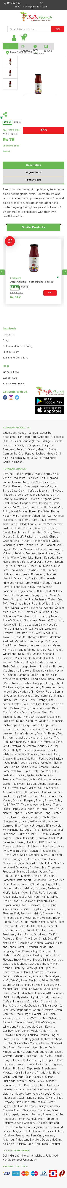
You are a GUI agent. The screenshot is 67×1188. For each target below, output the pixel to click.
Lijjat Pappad (47, 1060)
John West (11, 926)
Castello (55, 716)
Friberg (59, 1131)
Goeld (32, 742)
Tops (16, 1060)
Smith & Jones (26, 1081)
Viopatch (21, 641)
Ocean (57, 729)
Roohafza (9, 1085)
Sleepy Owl (19, 796)
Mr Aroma (51, 641)
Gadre (43, 871)
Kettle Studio (29, 767)
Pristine (58, 762)
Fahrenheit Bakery (14, 842)
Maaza (39, 628)
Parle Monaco (19, 963)
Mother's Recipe (44, 1022)
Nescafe (52, 624)
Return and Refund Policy (18, 346)
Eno (37, 687)
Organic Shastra (13, 758)
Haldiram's (36, 507)
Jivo (35, 1047)
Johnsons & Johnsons (39, 494)
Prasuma (51, 972)
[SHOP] (10, 46)
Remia (15, 608)
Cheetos (19, 553)
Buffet (27, 1131)
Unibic (35, 725)
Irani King (37, 1135)
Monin (47, 1030)
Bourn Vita (45, 1056)
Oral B (19, 1072)
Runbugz (32, 968)
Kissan (7, 515)
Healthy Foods (42, 955)
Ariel (36, 1093)
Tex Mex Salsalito (49, 1018)
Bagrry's (36, 595)
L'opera (18, 813)
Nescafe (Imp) (49, 850)
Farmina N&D (43, 993)
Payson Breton (24, 687)
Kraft (6, 980)
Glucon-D (10, 520)
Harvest (29, 616)
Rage (24, 980)
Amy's (24, 700)
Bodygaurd (19, 859)
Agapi (40, 825)
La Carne (35, 712)
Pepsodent (24, 1010)
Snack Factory (23, 959)
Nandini (8, 578)
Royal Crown (19, 788)
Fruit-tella (9, 775)
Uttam (51, 859)
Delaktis (28, 888)
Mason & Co (47, 620)
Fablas (7, 507)
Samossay (30, 1110)
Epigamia (56, 1064)
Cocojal (8, 712)
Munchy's (28, 993)
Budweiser (52, 662)
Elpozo (47, 1114)
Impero (8, 494)
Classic (50, 943)
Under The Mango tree (17, 955)
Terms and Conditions (15, 357)
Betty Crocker (21, 750)
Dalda (15, 666)
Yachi (46, 817)
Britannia (24, 834)
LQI (6, 708)
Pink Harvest (50, 1005)
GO (58, 29)
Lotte (20, 545)
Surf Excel (56, 1051)
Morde (35, 499)
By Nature (53, 616)
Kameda (49, 557)
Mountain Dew (24, 1022)
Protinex (48, 1131)
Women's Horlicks (22, 557)
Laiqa (16, 892)
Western (36, 817)
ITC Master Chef (35, 922)
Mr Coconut (20, 507)
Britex (47, 1127)
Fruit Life (8, 528)
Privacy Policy (11, 352)
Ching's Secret (25, 591)
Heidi (59, 825)
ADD (43, 130)
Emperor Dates (33, 813)
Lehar (26, 1030)
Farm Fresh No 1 (13, 771)
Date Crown (19, 490)
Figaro (7, 1106)
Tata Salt (31, 1089)
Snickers (23, 520)
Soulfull (31, 863)
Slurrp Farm (49, 712)
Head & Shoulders (43, 679)
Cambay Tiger (12, 1030)
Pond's (7, 628)
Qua (52, 876)
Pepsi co (33, 478)
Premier (53, 570)
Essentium (45, 490)
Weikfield (51, 628)
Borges (58, 666)
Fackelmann (32, 536)
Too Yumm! (17, 570)
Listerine (8, 1093)
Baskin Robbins (13, 901)
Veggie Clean (35, 1026)
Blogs (6, 340)
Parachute (9, 880)
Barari (39, 557)
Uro (46, 595)
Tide (19, 1139)
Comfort (34, 578)
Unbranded (35, 532)
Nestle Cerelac (37, 930)
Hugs (54, 612)
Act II (16, 984)
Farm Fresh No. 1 (53, 704)
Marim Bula (10, 649)
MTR (57, 938)
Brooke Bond (11, 876)
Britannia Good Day (33, 884)
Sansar (29, 549)
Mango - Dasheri (48, 449)
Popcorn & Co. (46, 901)
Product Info (34, 179)
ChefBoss (9, 972)
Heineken (26, 515)
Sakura (12, 675)
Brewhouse (49, 1068)
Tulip (19, 1085)
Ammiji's (41, 733)
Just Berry (9, 1010)
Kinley (32, 587)
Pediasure (19, 478)
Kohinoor (31, 1106)
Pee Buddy (31, 1085)
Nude (43, 947)
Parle (7, 683)
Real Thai (28, 633)
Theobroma (19, 532)
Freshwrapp (36, 641)
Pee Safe (34, 796)
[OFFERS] (24, 46)
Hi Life (7, 892)
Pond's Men (45, 524)
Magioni (36, 1030)
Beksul (7, 1068)
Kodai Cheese (24, 528)
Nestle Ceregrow (14, 863)
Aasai (6, 532)
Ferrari (39, 545)
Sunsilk (51, 750)
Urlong (37, 654)
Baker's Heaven (25, 733)
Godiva (47, 792)
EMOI (59, 553)
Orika (55, 541)
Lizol (21, 1097)
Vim (15, 515)
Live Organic (52, 984)
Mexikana (56, 637)
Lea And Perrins (31, 1114)
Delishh (47, 829)
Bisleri (37, 959)
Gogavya (44, 1089)
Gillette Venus (27, 649)
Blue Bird (54, 783)
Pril (41, 968)
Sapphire (47, 695)
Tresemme (56, 721)
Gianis (25, 608)
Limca (55, 896)
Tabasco (9, 1118)
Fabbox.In (20, 587)
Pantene (41, 775)
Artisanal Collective (16, 867)
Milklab (7, 553)
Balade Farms (27, 524)
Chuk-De (40, 888)
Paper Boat (10, 1097)
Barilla (47, 959)
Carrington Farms (39, 896)
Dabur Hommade (24, 838)
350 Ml (17, 122)
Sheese (51, 528)
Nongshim (45, 666)
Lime (6, 445)
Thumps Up (18, 637)
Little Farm (31, 758)
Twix (41, 1118)
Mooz (47, 633)
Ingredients (33, 172)
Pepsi (56, 708)
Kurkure (57, 959)
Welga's (44, 721)
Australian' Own (13, 792)
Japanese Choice (40, 729)
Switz (40, 863)
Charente (38, 972)
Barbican (8, 1064)
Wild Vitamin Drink (15, 850)
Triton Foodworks (31, 989)
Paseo (58, 549)
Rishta (16, 561)
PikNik (35, 834)
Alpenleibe (49, 687)
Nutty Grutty (21, 1018)
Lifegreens (36, 645)
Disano (42, 783)
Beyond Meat (23, 917)
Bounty (51, 909)
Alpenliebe (11, 691)
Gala (6, 963)
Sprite (30, 775)
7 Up (6, 511)
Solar (47, 532)
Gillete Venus (22, 976)
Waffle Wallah (38, 821)
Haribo (48, 670)
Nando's (31, 1097)
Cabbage (44, 437)
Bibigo (7, 1060)
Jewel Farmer (19, 511)
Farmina (33, 1035)
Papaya (30, 453)
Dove (43, 520)
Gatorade (18, 1077)
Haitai (37, 913)
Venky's (38, 1077)
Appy (36, 695)
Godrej (7, 984)
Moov (39, 474)
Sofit (18, 633)
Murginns (16, 603)
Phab (6, 666)
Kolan (52, 1014)
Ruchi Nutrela (23, 658)
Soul (26, 704)
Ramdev (8, 633)
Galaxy (48, 800)
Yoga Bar (34, 809)
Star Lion (18, 1106)
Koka (6, 788)
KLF (32, 825)
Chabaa (59, 515)
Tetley (41, 1081)
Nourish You (22, 499)
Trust (56, 804)
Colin (54, 675)
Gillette (35, 762)
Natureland (10, 943)
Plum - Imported (26, 437)
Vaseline (8, 670)
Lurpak (15, 1114)
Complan (21, 779)
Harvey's (46, 1093)
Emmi (59, 620)
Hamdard (33, 947)
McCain (56, 1139)
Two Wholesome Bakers (36, 804)
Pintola (60, 679)
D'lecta (34, 708)
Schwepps (11, 725)
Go (57, 809)
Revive (52, 520)
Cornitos (8, 825)
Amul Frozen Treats (15, 645)
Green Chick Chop (25, 1043)
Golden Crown (22, 1051)
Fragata (29, 800)
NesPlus (59, 863)
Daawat (38, 670)
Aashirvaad (54, 888)
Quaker (51, 1081)
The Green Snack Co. (38, 938)
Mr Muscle (46, 566)
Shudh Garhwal (43, 515)
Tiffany (50, 825)
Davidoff (18, 536)
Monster (26, 876)
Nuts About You (13, 616)
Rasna (7, 859)
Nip (59, 1097)
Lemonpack (22, 574)
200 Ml (7, 122)
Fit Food (40, 616)
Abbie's (16, 930)
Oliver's (58, 742)
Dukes (20, 721)
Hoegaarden (11, 821)
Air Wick (8, 1022)
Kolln (28, 1077)
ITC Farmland (32, 792)
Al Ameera (29, 746)
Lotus (49, 863)
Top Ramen (38, 750)
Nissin (38, 876)
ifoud (24, 708)
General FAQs (11, 372)
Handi (24, 821)
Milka (57, 566)
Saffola (32, 490)
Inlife (16, 729)
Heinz (60, 1060)
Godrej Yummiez (43, 1010)
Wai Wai (8, 662)
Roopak (24, 762)
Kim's (20, 934)
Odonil (26, 541)
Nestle (43, 1047)
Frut (43, 478)
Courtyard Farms (49, 503)
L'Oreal (20, 775)
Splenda (24, 926)
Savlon (49, 561)
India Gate (47, 809)
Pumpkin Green (26, 449)
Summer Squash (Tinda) (26, 441)
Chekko (9, 1135)
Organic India (49, 1001)
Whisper (45, 708)
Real (52, 871)
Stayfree (51, 574)
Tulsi (43, 1085)
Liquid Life (52, 884)
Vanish (7, 478)
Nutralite (58, 591)
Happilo (35, 997)
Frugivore (15, 278)
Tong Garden (56, 880)
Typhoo (25, 679)
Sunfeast (57, 1043)
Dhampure (20, 578)
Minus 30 (52, 771)
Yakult (37, 829)
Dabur (28, 683)
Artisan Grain (52, 645)
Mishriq (19, 1056)
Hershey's (31, 612)
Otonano (49, 654)
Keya (35, 486)
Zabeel (7, 1018)
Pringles (8, 582)
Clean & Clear (55, 922)
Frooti (7, 809)
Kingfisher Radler (49, 511)
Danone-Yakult (42, 541)
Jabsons (53, 821)
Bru (50, 549)
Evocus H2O (20, 482)
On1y (54, 1089)
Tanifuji (53, 934)
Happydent (40, 683)
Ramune (8, 474)
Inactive (18, 628)
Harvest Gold (53, 545)
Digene (7, 838)
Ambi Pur (58, 1114)
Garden (33, 871)
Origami (18, 800)
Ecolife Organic (12, 1005)
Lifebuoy (19, 968)
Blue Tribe (21, 825)
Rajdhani (33, 850)
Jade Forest (51, 989)
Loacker (8, 733)
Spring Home (45, 553)
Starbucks (24, 695)
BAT (33, 716)
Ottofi (21, 947)
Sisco (55, 817)
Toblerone (52, 1118)
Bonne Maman (42, 917)
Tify (23, 1060)
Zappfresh (34, 1068)
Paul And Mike (21, 486)
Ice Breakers (23, 670)
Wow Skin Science (26, 754)
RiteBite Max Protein (43, 1102)
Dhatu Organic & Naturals (32, 1014)
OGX (39, 591)
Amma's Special (13, 620)
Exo (56, 754)
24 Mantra (19, 871)
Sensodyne (52, 976)
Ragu (19, 595)
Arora (34, 520)
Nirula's (57, 658)
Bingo (60, 687)
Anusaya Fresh (12, 1110)
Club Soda (9, 432)
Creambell (10, 834)
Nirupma (44, 612)
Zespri (42, 859)
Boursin (37, 1131)
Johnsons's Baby (14, 1089)
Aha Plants (24, 972)
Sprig (14, 599)
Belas (26, 951)
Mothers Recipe (29, 675)
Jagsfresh (22, 737)
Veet (39, 633)
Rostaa (7, 729)
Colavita (8, 1056)
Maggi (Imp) (21, 716)
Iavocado (37, 608)
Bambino (34, 980)
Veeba (58, 524)
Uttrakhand (55, 649)
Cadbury (31, 721)
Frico (45, 980)
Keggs (7, 1051)
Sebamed (24, 1047)
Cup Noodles (38, 867)
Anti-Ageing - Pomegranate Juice (31, 281)
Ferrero (8, 976)
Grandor (34, 855)
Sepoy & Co (52, 474)
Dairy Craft (46, 754)
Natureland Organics (26, 1001)
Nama (24, 855)
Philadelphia (44, 1072)
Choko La (20, 566)
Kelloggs (26, 829)
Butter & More (47, 1097)
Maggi (17, 1131)
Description (33, 165)
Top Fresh (42, 1144)
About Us (8, 334)
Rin (33, 691)
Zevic (32, 700)
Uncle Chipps (50, 536)
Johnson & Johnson (29, 846)
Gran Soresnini (39, 482)
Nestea (49, 1135)
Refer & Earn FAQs (14, 383)
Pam (6, 767)
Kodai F (37, 582)
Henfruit (32, 842)
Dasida (31, 783)
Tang (47, 813)
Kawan (49, 1026)
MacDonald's (32, 1005)
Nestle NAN (10, 624)
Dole (58, 800)
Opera (46, 1139)
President (9, 934)
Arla (16, 855)
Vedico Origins (38, 779)
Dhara (23, 624)
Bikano (7, 855)
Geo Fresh (10, 1047)
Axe (24, 905)
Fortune (15, 767)
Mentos (31, 553)
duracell (58, 829)
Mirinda (38, 658)
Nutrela (45, 675)
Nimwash (20, 783)
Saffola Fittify (38, 892)
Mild (60, 838)
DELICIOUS (38, 926)
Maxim (32, 788)
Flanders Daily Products (18, 913)
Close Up (9, 595)
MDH (7, 997)
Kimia (6, 557)
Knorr (20, 938)
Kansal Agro (23, 582)
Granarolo (27, 984)
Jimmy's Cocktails (49, 1106)
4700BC (18, 922)
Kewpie (39, 528)
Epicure (50, 968)
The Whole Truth (35, 570)
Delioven (40, 549)
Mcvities (34, 963)
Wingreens (10, 654)
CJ (61, 1005)
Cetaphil (43, 716)
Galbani (15, 708)
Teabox (45, 1039)
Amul (52, 838)
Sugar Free (30, 603)
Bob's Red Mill (53, 507)
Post (6, 570)
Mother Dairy (35, 561)
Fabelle (58, 1056)
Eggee (7, 549)
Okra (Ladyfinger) (46, 458)
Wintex (29, 628)
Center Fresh (44, 691)
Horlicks (8, 574)
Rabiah (19, 474)
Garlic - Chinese (13, 462)
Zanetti (15, 993)
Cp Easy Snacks (48, 788)
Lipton (59, 561)
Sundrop (58, 993)
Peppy (29, 474)
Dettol (51, 951)
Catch (28, 771)
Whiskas (44, 1043)
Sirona (55, 767)
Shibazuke (31, 620)
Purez (33, 511)
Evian (51, 930)
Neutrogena (40, 1051)
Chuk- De (18, 1039)
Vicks (24, 892)
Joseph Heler (29, 666)
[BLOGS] (48, 46)
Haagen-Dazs (29, 503)
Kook (39, 984)
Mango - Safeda (52, 441)
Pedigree (9, 938)
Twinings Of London (31, 943)
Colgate (46, 762)
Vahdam (19, 662)
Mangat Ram (11, 989)
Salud (48, 591)
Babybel (52, 926)
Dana (6, 993)
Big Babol (19, 1068)
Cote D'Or (16, 612)
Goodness (41, 934)
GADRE (55, 980)
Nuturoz (17, 683)
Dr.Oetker (10, 695)
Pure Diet (36, 704)
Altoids (8, 917)
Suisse (49, 1077)
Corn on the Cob (13, 453)
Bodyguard (32, 1039)
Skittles (42, 649)
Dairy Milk (46, 486)
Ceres (32, 859)
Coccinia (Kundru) (22, 458)
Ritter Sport (24, 880)
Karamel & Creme (38, 1064)
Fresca (7, 871)
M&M (33, 1018)
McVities (45, 603)
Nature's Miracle (51, 834)
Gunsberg (9, 545)
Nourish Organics (42, 737)
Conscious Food (53, 913)
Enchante (41, 599)
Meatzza (8, 1072)
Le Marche (40, 880)
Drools (19, 494)
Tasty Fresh (10, 524)
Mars (44, 855)
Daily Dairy (25, 654)
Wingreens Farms (14, 1026)
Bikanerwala (48, 578)
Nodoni (24, 691)
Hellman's (53, 1085)
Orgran (58, 1093)
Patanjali (16, 746)
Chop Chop (38, 951)
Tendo (29, 545)
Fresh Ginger (18, 445)
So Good (30, 901)
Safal (6, 503)
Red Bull (8, 641)
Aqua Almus (45, 746)
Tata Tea (39, 771)
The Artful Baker (38, 637)
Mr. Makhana (11, 829)
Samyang (9, 1102)
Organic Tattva (50, 499)
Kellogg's (9, 1144)
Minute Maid (10, 679)
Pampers (8, 591)
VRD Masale (45, 587)
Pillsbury (24, 725)
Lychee (41, 453)
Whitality (8, 754)
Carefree (9, 1014)
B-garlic (8, 566)
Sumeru (33, 566)
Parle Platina (49, 905)
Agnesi (31, 1118)
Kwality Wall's (20, 997)
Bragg (47, 582)
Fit (24, 930)
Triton (39, 800)
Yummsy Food (25, 1144)
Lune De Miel (31, 1139)
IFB (24, 561)
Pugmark (38, 976)
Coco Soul (56, 855)
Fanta (28, 934)
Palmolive (9, 721)
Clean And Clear (21, 1127)
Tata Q (14, 980)
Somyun (30, 1072)
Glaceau (8, 658)
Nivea (60, 846)
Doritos (45, 1035)
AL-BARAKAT (11, 804)
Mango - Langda (28, 432)
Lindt (47, 658)
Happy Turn (48, 725)
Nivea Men (23, 1102)
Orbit (6, 746)
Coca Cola (21, 712)
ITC (45, 876)
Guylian (37, 1127)
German (59, 691)
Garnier (18, 549)
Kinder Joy (27, 599)
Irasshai (8, 716)
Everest (32, 1060)
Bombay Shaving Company (19, 1123)
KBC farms (44, 742)
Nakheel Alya (49, 796)
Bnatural (55, 1144)
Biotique (58, 490)
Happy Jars (19, 809)
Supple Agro (23, 1093)
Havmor (21, 1064)
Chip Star (31, 1056)
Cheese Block (12, 541)
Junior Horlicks (19, 817)
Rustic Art (49, 846)
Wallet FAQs (10, 378)
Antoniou (9, 1139)
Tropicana (54, 867)
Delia (52, 1047)
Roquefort (37, 574)
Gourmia (41, 838)
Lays (24, 729)
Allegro (49, 608)
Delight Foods (35, 662)
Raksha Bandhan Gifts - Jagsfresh (24, 909)
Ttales (52, 599)
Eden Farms (11, 884)
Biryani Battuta (12, 905)
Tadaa (15, 503)
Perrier (21, 1118)
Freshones (23, 1135)
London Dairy (36, 624)
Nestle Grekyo (12, 888)
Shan (6, 930)
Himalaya (34, 905)
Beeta (52, 733)
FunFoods (9, 1081)
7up (27, 595)
